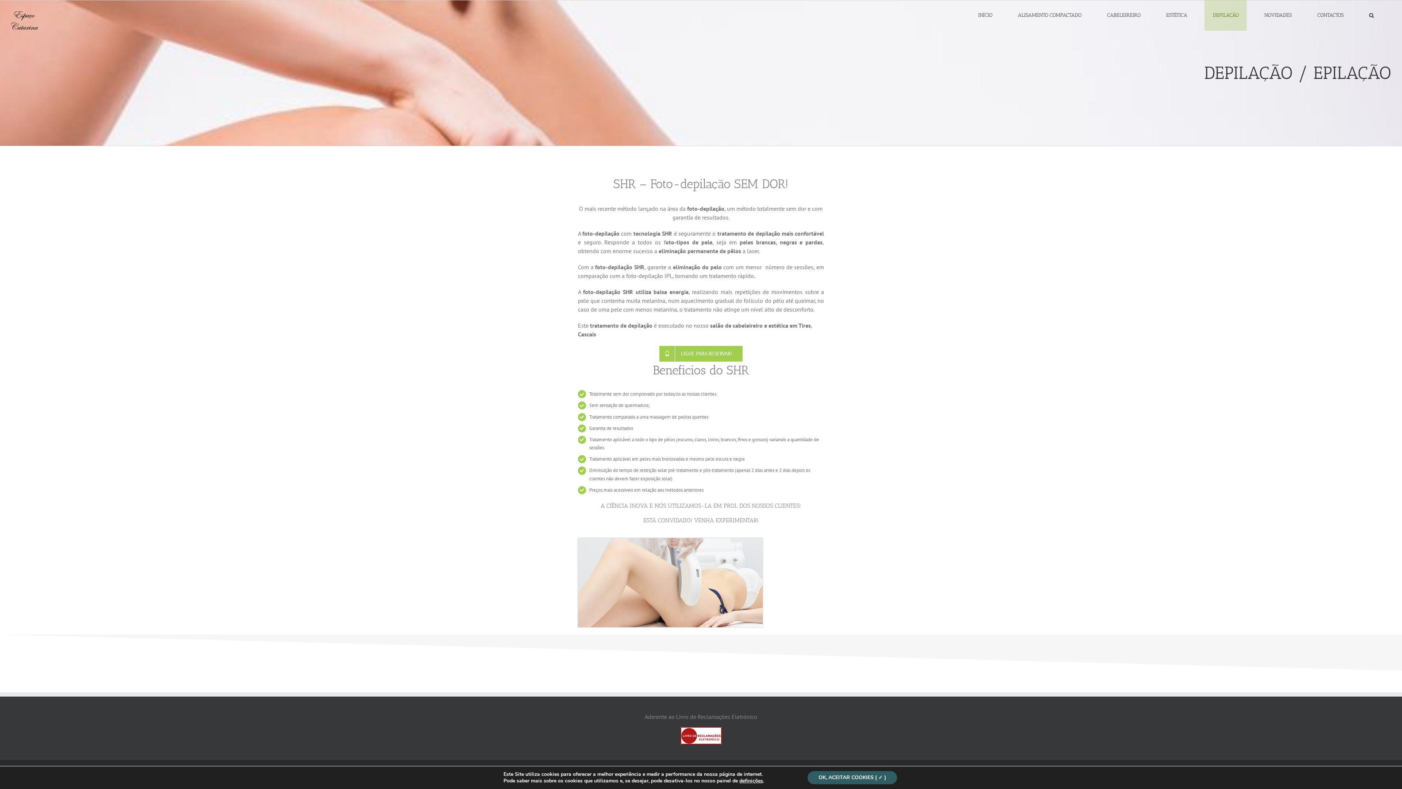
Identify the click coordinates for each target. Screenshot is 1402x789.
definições (751, 781)
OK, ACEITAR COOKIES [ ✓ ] (852, 777)
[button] (1371, 15)
